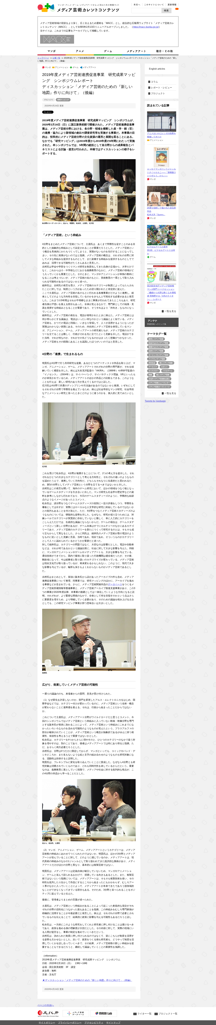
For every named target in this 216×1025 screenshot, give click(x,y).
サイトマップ (113, 1022)
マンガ (48, 67)
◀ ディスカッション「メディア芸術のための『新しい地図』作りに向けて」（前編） (87, 980)
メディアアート (89, 67)
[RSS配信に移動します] (177, 9)
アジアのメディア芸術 (157, 359)
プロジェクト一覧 (168, 1013)
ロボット (164, 367)
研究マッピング (63, 100)
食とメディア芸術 (162, 375)
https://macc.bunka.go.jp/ (146, 27)
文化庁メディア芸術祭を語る (159, 379)
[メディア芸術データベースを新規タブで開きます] (76, 1013)
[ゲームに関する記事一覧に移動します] (108, 51)
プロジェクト (48, 100)
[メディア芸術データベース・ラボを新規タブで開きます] (104, 1013)
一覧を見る (170, 311)
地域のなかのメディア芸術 (158, 347)
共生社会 (152, 363)
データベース (115, 584)
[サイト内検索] (146, 10)
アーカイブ (153, 367)
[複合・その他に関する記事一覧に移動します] (164, 51)
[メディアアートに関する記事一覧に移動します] (136, 51)
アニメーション (61, 67)
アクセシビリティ (93, 1022)
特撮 (150, 375)
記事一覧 (56, 58)
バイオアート (168, 371)
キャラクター (153, 371)
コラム (154, 81)
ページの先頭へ (45, 1005)
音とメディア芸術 (166, 363)
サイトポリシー (47, 1022)
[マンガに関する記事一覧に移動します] (51, 51)
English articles (157, 69)
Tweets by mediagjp (155, 401)
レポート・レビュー (161, 87)
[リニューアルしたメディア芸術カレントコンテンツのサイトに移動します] (57, 39)
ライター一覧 (144, 1013)
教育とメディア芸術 (156, 339)
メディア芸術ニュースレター (159, 383)
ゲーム (75, 67)
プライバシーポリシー (70, 1022)
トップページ (43, 58)
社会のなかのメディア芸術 (158, 343)
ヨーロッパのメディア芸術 (158, 355)
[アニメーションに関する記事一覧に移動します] (80, 51)
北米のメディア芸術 (156, 351)
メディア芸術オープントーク (159, 387)
